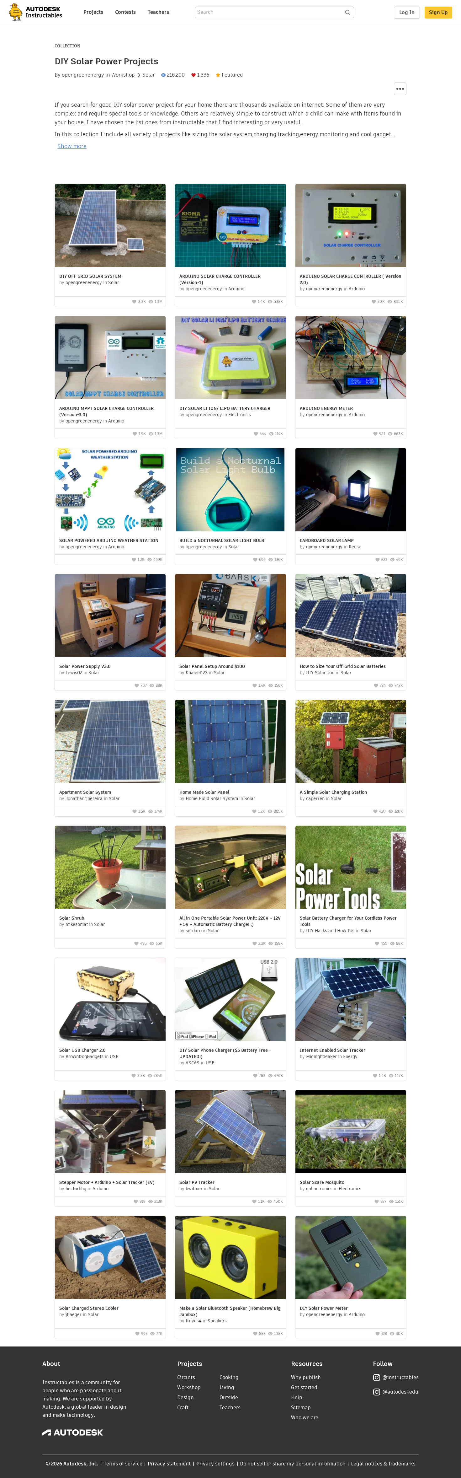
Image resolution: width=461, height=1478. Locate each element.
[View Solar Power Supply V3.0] (110, 616)
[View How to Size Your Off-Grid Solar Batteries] (350, 616)
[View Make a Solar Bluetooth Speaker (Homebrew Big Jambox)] (230, 1258)
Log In (407, 12)
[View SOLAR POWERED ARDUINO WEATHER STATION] (110, 490)
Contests (125, 12)
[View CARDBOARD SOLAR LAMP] (350, 490)
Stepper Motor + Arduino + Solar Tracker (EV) (107, 1182)
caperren (315, 798)
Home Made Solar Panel (204, 792)
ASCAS (192, 1063)
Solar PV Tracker (197, 1182)
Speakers (217, 1321)
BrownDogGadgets (84, 1056)
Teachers (158, 12)
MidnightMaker (321, 1056)
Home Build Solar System (212, 798)
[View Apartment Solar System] (110, 742)
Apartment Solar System (85, 792)
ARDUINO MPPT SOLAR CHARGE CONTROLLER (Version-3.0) (106, 411)
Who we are (304, 1417)
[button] (400, 89)
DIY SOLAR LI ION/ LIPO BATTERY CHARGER (224, 408)
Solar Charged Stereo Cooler (89, 1308)
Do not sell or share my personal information (292, 1463)
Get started (304, 1387)
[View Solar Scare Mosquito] (350, 1132)
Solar (148, 75)
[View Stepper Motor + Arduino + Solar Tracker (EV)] (110, 1132)
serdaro (194, 930)
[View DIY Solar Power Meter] (350, 1258)
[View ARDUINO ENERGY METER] (350, 358)
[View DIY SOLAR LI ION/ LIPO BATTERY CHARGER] (230, 358)
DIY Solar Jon (320, 672)
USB (114, 1056)
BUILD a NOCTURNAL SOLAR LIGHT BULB (221, 540)
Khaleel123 (197, 672)
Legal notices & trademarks (383, 1463)
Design (185, 1397)
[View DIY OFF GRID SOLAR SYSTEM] (110, 226)
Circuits (186, 1377)
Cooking (229, 1377)
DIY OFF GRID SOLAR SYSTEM (90, 276)
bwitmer (194, 1188)
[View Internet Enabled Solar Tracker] (350, 1000)
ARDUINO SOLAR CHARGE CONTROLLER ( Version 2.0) (350, 279)
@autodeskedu (400, 1391)
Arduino (236, 289)
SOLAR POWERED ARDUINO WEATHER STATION (108, 540)
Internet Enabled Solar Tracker (332, 1050)
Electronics (239, 414)
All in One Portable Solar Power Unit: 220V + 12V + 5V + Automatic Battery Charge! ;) (230, 921)
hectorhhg (76, 1188)
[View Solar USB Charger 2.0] (110, 1000)
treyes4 (193, 1321)
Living (227, 1387)
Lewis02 (74, 672)
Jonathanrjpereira (84, 798)
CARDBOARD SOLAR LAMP (327, 540)
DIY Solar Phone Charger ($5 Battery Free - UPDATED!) (225, 1053)
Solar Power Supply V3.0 (85, 666)
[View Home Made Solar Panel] (230, 742)
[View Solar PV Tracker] (230, 1132)
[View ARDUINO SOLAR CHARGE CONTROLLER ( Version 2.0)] (350, 226)
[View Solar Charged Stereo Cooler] (110, 1258)
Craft (182, 1407)
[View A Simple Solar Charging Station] (350, 742)
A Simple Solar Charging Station (333, 792)
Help (296, 1397)
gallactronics (319, 1188)
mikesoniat (77, 924)
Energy (350, 1056)
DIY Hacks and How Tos (330, 930)
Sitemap (301, 1407)
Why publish (306, 1377)
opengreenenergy (83, 75)
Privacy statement (169, 1463)
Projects (93, 12)
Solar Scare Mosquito (322, 1182)
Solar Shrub (71, 918)
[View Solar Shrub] (110, 868)
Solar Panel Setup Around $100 (212, 666)
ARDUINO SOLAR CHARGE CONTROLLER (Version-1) (220, 279)
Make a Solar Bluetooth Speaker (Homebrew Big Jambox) (229, 1311)
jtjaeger (74, 1314)
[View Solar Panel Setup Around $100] (230, 616)
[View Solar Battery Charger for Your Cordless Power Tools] (350, 868)
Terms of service (123, 1463)
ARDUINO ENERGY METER (326, 408)
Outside (229, 1397)
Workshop (123, 75)
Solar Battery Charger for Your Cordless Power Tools (348, 921)
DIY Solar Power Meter (324, 1308)
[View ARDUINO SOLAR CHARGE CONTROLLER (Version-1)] (230, 226)
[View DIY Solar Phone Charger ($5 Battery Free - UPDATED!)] (230, 1000)
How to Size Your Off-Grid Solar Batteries (343, 666)
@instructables (400, 1377)
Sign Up (438, 12)
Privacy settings (215, 1463)
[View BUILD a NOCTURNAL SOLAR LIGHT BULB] (230, 490)
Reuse (355, 547)
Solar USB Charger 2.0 (82, 1050)
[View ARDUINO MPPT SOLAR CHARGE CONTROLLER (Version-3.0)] (110, 358)
